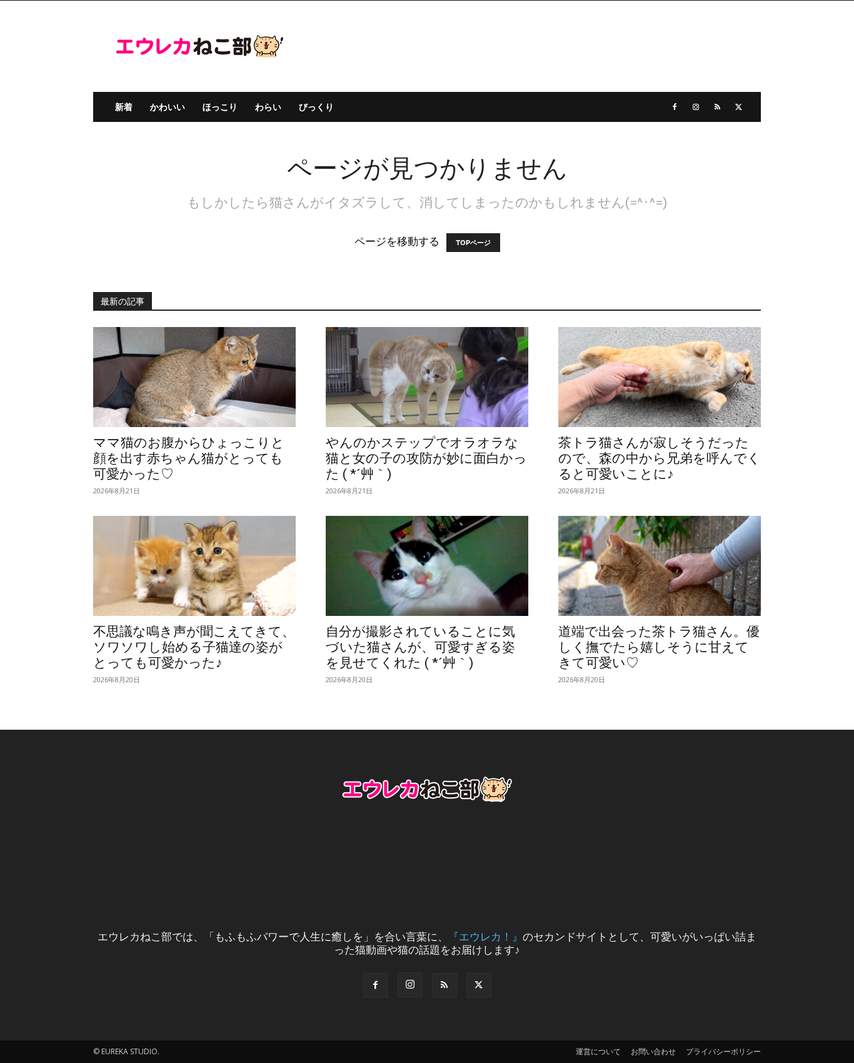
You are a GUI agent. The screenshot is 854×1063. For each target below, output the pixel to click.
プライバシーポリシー (723, 1051)
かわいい (167, 107)
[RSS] (717, 107)
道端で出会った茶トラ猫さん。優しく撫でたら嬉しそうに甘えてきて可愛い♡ (659, 647)
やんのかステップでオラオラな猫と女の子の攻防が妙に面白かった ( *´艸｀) (426, 458)
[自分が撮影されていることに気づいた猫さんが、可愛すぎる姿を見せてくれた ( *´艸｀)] (427, 566)
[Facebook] (674, 107)
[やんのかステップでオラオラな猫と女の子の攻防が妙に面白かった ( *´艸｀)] (427, 377)
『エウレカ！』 (485, 936)
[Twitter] (738, 107)
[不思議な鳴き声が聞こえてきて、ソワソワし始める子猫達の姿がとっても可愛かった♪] (194, 566)
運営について (598, 1051)
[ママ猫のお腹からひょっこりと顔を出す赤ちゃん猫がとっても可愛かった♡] (194, 377)
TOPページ (473, 242)
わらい (268, 107)
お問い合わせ (653, 1051)
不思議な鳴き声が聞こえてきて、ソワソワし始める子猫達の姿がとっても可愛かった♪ (194, 647)
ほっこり (220, 107)
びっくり (316, 107)
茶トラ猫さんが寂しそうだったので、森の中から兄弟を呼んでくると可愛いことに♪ (659, 458)
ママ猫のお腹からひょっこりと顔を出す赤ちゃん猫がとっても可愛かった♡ (188, 458)
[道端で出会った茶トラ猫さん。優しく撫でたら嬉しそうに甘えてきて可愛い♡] (659, 566)
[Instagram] (695, 107)
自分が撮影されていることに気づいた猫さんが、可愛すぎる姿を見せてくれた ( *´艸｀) (420, 647)
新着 (124, 107)
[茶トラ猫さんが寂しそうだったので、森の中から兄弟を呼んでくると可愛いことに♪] (659, 377)
